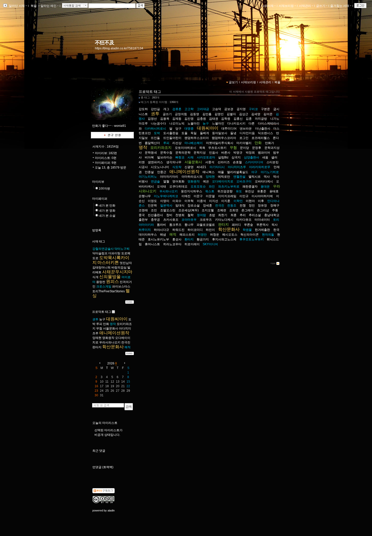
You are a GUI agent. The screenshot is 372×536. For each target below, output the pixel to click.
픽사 (275, 224)
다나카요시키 (236, 123)
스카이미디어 (254, 162)
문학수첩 (166, 152)
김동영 (194, 114)
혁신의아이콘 (249, 234)
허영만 (202, 234)
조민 (154, 210)
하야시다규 (161, 230)
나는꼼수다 (158, 123)
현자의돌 (268, 234)
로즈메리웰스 (261, 138)
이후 (261, 201)
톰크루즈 (175, 224)
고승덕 (216, 109)
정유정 (262, 205)
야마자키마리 (169, 176)
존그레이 (247, 210)
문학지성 (200, 152)
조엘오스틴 (167, 210)
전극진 (125, 342)
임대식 (179, 205)
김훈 (249, 118)
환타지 (189, 239)
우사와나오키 (168, 191)
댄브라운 (246, 128)
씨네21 (201, 167)
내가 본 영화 (107, 210)
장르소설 (194, 205)
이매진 (186, 196)
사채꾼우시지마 (117, 272)
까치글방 (261, 118)
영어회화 (178, 181)
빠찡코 (179, 157)
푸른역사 (262, 224)
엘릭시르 (255, 176)
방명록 (96, 230)
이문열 (210, 196)
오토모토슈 (198, 186)
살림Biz (223, 157)
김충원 (201, 118)
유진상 (249, 191)
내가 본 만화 (107, 205)
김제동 (176, 118)
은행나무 (145, 196)
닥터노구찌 (122, 249)
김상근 (243, 114)
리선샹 (176, 143)
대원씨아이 (117, 319)
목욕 (202, 148)
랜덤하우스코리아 (196, 138)
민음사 (213, 152)
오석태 (161, 186)
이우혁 (189, 201)
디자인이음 (247, 133)
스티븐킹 (272, 162)
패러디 (236, 224)
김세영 (255, 114)
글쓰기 (320, 6)
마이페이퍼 (99, 198)
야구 (254, 172)
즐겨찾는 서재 (339, 6)
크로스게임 (103, 286)
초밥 (212, 215)
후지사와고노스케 (224, 239)
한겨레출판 (262, 230)
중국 (142, 215)
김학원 (225, 118)
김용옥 (164, 118)
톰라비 (161, 224)
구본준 (265, 109)
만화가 (269, 143)
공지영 (241, 109)
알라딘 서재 (16, 6)
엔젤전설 (239, 176)
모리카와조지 (161, 148)
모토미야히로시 (185, 148)
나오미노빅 (176, 123)
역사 (267, 176)
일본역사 (166, 205)
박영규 (237, 152)
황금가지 (203, 239)
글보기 (233, 82)
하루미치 (145, 230)
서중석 (209, 162)
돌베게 (204, 133)
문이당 (244, 148)
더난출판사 (262, 128)
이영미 (164, 201)
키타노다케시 (224, 219)
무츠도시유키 (217, 148)
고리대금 (203, 109)
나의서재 (267, 6)
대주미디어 (229, 128)
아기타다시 (217, 167)
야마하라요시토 (192, 176)
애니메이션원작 (114, 333)
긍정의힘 (181, 114)
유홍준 (261, 191)
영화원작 (108, 338)
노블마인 (194, 123)
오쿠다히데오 (178, 186)
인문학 (152, 205)
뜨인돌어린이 (172, 138)
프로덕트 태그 (101, 312)
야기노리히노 (148, 176)
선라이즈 (224, 162)
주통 (275, 210)
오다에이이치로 (222, 181)
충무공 (155, 219)
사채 (191, 157)
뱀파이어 (264, 152)
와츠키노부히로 (228, 186)
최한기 (222, 215)
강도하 (143, 109)
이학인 (238, 201)
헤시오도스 (229, 234)
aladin (111, 510)
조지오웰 (208, 210)
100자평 (104, 188)
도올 (184, 133)
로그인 (244, 138)
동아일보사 (219, 133)
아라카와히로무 (259, 167)
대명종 (189, 128)
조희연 (233, 210)
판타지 (96, 347)
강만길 (155, 109)
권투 (95, 319)
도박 (157, 133)
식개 (95, 277)
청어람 (201, 215)
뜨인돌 (155, 138)
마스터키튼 (108, 262)
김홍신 (238, 118)
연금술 (155, 181)
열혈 (166, 181)
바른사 (225, 152)
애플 (221, 172)
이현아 (250, 201)
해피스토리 (187, 234)
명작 (113, 324)
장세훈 (207, 205)
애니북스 (208, 172)
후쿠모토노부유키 (251, 239)
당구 (178, 128)
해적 (128, 347)
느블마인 (218, 123)
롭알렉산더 (152, 143)
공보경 (228, 109)
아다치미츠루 (237, 167)
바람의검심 (119, 267)
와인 (212, 186)
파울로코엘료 (206, 224)
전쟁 (243, 205)
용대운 (265, 186)
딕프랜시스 (265, 133)
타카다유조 (244, 219)
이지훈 (225, 201)
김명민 (219, 114)
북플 (33, 6)
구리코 (253, 109)
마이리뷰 (98, 181)
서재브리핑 (286, 6)
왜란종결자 (250, 186)
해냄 (163, 234)
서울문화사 (110, 328)
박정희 (250, 152)
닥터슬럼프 (100, 253)
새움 (265, 157)
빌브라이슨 (164, 157)
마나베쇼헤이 (193, 143)
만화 (106, 324)
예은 (206, 181)
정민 (252, 205)
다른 (252, 123)
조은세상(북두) (188, 210)
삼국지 (236, 157)
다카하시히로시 (155, 128)
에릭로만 (224, 176)
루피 (99, 324)
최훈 (234, 215)
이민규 (244, 196)
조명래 (143, 210)
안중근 (161, 172)
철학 (191, 215)
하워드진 (178, 230)
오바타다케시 (264, 181)
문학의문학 (183, 152)
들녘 (233, 133)
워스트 (209, 191)
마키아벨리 (244, 143)
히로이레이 (192, 244)
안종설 (149, 172)
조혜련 (221, 210)
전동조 (231, 205)
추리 (243, 215)
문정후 (256, 148)
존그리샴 (263, 210)
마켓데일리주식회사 (219, 143)
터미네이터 (262, 219)
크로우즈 (206, 219)
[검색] (129, 406)
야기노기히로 (270, 172)
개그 (166, 109)
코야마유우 (189, 219)
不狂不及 (104, 42)
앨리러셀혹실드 (237, 172)
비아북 (149, 157)
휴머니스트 (152, 244)
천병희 (179, 215)
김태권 (213, 118)
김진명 (189, 118)
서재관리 (305, 6)
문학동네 (151, 152)
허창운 (214, 234)
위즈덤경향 (225, 191)
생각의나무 (173, 162)
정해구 (274, 205)
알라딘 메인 (48, 6)
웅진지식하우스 (191, 191)
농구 (102, 319)
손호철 (237, 162)
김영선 (152, 118)
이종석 (201, 201)
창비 (169, 215)
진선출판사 (155, 215)
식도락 (176, 167)
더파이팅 (114, 253)
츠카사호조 (170, 219)
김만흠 (207, 114)
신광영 (189, 167)
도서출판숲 (170, 133)
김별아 (231, 114)
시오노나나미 (160, 167)
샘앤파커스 (155, 162)
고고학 (189, 109)
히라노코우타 (172, 244)
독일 (194, 133)
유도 (239, 191)
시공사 (143, 167)
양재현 (96, 338)
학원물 (247, 230)
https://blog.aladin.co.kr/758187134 (119, 48)
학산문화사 (113, 346)
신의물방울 (110, 276)
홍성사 (176, 239)
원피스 (112, 281)
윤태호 (274, 191)
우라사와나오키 (109, 342)
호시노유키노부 (158, 239)
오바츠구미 (244, 181)
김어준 (268, 114)
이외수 (176, 201)
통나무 (189, 224)
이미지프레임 (227, 196)
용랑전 (100, 282)
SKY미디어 (210, 244)
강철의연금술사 (103, 249)
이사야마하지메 (262, 196)
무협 (99, 328)
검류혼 (176, 109)
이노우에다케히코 (166, 196)
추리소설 (255, 215)
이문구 (198, 196)
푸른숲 (248, 224)
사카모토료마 (206, 157)
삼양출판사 (251, 157)
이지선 (213, 201)
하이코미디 (195, 230)
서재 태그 (98, 241)
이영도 (152, 201)
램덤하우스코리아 (224, 138)
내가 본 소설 (107, 215)
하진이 (210, 230)
